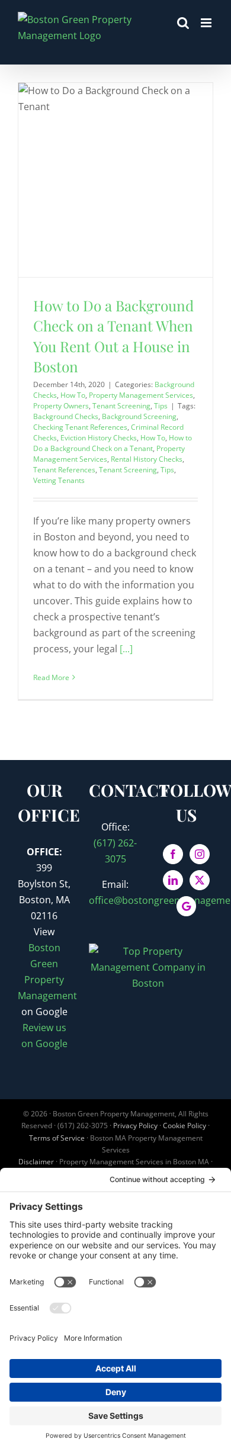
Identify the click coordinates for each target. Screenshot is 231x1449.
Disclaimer (36, 1162)
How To (72, 395)
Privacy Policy (135, 1125)
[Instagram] (200, 854)
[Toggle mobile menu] (207, 23)
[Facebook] (173, 854)
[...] (126, 648)
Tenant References (64, 470)
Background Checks (65, 416)
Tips (161, 406)
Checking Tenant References (80, 427)
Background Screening (139, 416)
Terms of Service (57, 1138)
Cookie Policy (184, 1125)
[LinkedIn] (173, 880)
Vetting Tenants (59, 480)
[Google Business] (186, 906)
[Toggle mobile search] (183, 23)
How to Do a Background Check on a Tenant (112, 443)
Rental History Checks (146, 459)
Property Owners (61, 406)
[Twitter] (200, 880)
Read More (51, 677)
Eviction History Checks (98, 438)
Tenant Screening (121, 406)
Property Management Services (141, 395)
